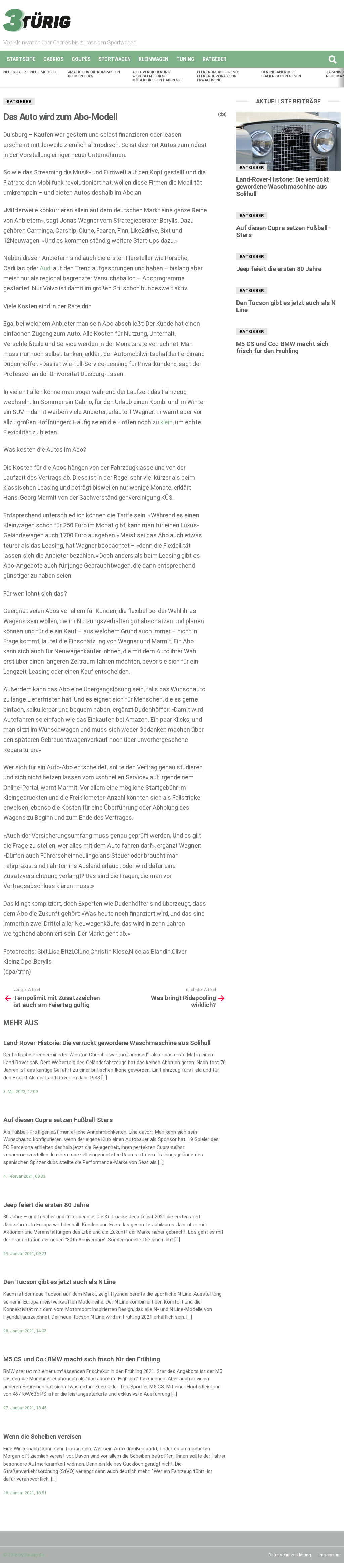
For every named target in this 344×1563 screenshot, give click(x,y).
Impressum (330, 1554)
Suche (332, 59)
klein (166, 422)
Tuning (185, 59)
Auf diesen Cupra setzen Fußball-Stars (57, 1120)
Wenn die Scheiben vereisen (42, 1436)
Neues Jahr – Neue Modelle (30, 72)
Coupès (81, 59)
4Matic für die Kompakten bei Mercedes (94, 74)
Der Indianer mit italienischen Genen (281, 74)
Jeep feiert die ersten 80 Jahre (46, 1205)
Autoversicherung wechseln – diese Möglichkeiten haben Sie (156, 76)
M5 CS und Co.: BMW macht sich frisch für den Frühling (81, 1359)
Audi (46, 268)
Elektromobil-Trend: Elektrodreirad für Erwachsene (218, 76)
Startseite (21, 59)
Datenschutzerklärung (289, 1554)
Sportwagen (114, 59)
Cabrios (53, 59)
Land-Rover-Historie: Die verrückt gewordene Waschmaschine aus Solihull (107, 1043)
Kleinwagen (153, 59)
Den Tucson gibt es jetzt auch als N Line (59, 1282)
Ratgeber (214, 59)
